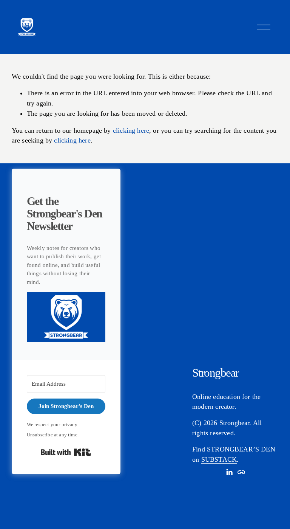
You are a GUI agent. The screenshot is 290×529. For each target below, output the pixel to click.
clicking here (131, 130)
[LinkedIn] (229, 472)
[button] (66, 318)
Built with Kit (66, 452)
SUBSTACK (219, 459)
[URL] (241, 472)
